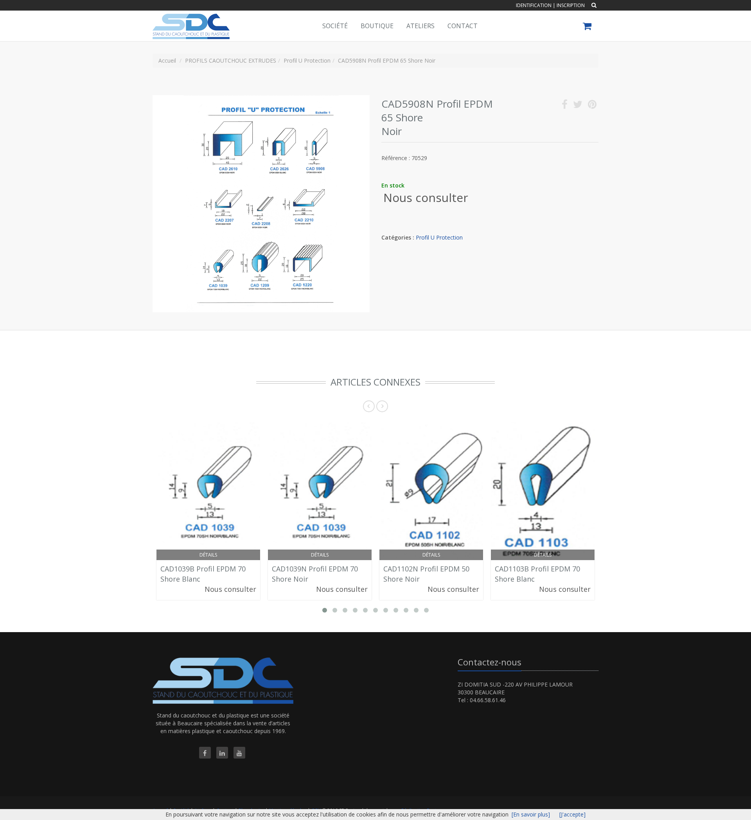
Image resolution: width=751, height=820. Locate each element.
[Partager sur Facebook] (565, 106)
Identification (534, 5)
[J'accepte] (572, 814)
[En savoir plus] (531, 814)
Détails (208, 554)
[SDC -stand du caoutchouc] (190, 20)
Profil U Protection (439, 237)
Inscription (571, 5)
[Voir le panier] (588, 27)
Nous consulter (425, 197)
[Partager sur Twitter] (577, 106)
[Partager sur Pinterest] (592, 106)
